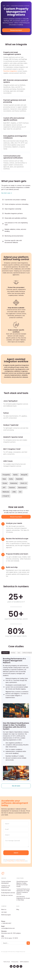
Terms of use (6, 961)
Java (19, 652)
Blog (17, 909)
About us (3, 909)
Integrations (5, 652)
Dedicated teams (6, 890)
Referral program (6, 914)
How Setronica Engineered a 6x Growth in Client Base (23, 898)
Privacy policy (14, 961)
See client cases (5, 193)
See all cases (16, 786)
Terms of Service (20, 860)
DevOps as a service (7, 895)
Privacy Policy (10, 860)
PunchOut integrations (10, 71)
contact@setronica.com (8, 928)
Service (8, 5)
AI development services (8, 892)
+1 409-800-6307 (6, 923)
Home (4, 5)
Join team (4, 912)
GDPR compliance (24, 961)
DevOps (13, 652)
